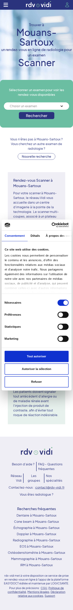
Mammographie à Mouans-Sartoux (36, 559)
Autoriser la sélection (36, 369)
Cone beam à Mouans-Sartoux (36, 521)
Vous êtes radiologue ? (36, 494)
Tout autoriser (36, 356)
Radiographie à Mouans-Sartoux (36, 540)
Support (50, 595)
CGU (44, 588)
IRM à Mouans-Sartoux (36, 565)
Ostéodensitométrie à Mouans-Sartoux (36, 552)
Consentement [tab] (14, 235)
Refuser (36, 381)
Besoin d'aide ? (23, 464)
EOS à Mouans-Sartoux (37, 546)
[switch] (63, 315)
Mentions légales (38, 592)
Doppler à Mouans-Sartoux (36, 534)
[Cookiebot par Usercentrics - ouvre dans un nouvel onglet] (52, 224)
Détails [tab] (35, 235)
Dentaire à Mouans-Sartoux (36, 515)
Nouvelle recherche (36, 156)
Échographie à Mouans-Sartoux (36, 528)
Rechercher (36, 115)
